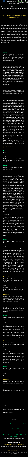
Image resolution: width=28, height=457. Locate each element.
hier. (8, 9)
